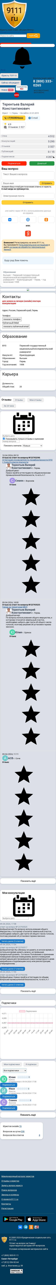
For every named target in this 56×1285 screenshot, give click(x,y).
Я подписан (31, 1064)
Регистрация (7, 1208)
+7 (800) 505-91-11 (10, 1255)
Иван (12, 1088)
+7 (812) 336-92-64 (10, 1262)
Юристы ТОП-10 (9, 75)
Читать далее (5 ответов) (12, 941)
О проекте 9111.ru (9, 1199)
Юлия (19, 632)
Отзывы (19, 400)
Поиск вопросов (9, 1190)
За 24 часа (9, 406)
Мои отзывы (35, 400)
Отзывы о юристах (10, 1181)
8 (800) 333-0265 (43, 83)
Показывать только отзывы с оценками (24, 439)
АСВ (11, 758)
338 (22, 1131)
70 (20, 1126)
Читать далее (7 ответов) (12, 969)
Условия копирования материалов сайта (28, 1249)
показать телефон (12, 319)
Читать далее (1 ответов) (12, 985)
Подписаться (14, 163)
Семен (19, 480)
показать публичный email (16, 326)
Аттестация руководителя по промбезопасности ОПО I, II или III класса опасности (27, 461)
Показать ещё (28, 881)
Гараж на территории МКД (14, 607)
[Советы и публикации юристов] (14, 14)
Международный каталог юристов (17, 1176)
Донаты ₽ (42, 163)
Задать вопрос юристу (12, 1185)
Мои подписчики (12, 1064)
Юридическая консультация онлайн (17, 32)
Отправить (47, 183)
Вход (3, 70)
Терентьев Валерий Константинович (23, 466)
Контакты (6, 1204)
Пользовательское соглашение (33, 245)
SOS (16, 95)
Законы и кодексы (10, 1195)
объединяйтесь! (26, 30)
